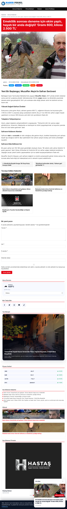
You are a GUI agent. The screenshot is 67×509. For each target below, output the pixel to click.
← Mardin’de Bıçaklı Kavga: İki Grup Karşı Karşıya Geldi (16, 164)
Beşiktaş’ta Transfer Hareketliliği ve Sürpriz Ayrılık (17, 396)
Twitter (11, 85)
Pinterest (39, 85)
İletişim (39, 9)
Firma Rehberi (30, 9)
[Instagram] (14, 305)
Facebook (18, 85)
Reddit (32, 85)
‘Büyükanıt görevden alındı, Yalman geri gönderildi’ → (49, 164)
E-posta (4, 251)
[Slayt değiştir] (30, 495)
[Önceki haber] (58, 316)
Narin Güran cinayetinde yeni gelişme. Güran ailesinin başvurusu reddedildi (24, 392)
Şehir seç (7, 289)
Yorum (4, 228)
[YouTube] (19, 305)
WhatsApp (26, 85)
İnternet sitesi (5, 258)
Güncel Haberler (17, 9)
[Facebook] (4, 305)
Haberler (3, 14)
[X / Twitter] (9, 305)
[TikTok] (24, 305)
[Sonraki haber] (61, 316)
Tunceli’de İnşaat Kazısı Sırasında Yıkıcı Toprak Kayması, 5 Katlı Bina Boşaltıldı (24, 398)
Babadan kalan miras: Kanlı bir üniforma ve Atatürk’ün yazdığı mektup (22, 394)
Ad (2, 244)
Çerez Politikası (50, 9)
